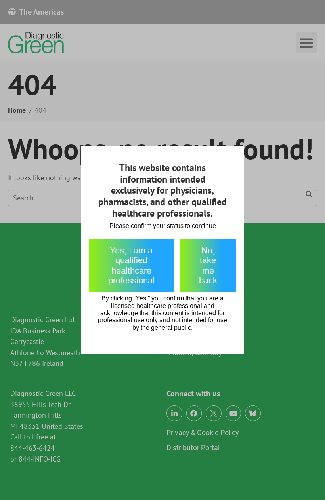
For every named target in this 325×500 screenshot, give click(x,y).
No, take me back (208, 265)
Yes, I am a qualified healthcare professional (131, 265)
